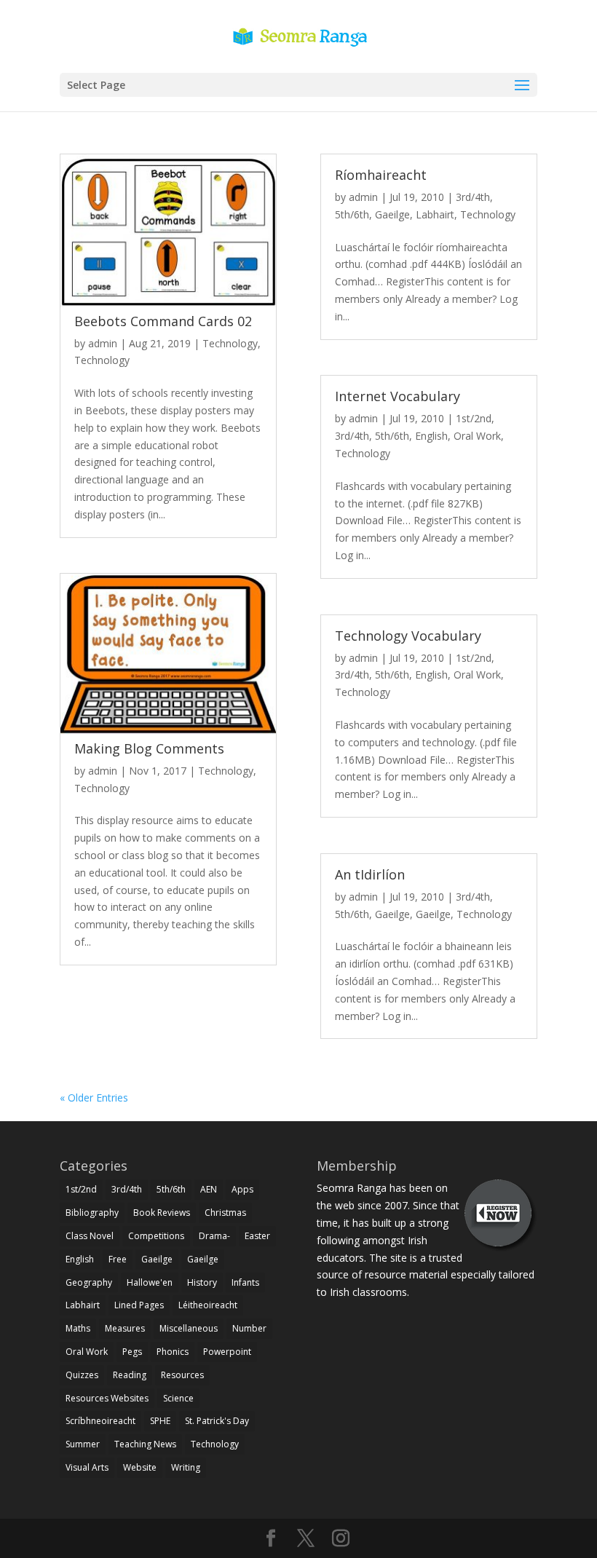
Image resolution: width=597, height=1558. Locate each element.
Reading (129, 1375)
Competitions (156, 1236)
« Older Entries (94, 1097)
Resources (182, 1375)
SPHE (160, 1421)
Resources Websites (107, 1398)
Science (178, 1398)
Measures (125, 1328)
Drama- (214, 1236)
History (202, 1282)
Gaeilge (392, 214)
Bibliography (92, 1212)
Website (140, 1467)
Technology (230, 343)
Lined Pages (139, 1305)
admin (102, 343)
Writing (185, 1467)
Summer (83, 1444)
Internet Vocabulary (397, 396)
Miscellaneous (188, 1328)
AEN (208, 1189)
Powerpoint (227, 1351)
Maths (78, 1328)
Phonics (173, 1351)
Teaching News (145, 1444)
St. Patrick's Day (217, 1421)
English (431, 436)
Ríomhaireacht (381, 174)
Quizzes (82, 1375)
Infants (245, 1282)
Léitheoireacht (207, 1305)
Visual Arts (87, 1467)
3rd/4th (473, 197)
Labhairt (435, 214)
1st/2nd (473, 418)
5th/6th (352, 214)
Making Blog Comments (149, 748)
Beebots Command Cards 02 (163, 321)
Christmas (225, 1212)
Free (117, 1259)
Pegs (132, 1351)
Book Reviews (161, 1212)
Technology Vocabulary (408, 635)
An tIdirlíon (370, 874)
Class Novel (90, 1236)
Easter (257, 1236)
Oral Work (477, 436)
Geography (89, 1282)
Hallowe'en (150, 1282)
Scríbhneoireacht (100, 1421)
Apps (242, 1189)
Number (249, 1328)
